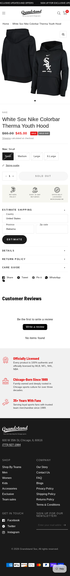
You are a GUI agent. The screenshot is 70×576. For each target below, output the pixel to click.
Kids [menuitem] (5, 483)
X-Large (51, 156)
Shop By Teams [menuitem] (11, 467)
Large (37, 156)
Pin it (37, 277)
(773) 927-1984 (11, 444)
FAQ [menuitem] (39, 477)
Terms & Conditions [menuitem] (48, 504)
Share (7, 277)
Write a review (35, 326)
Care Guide (11, 267)
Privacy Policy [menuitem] (45, 488)
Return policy (14, 259)
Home (6, 24)
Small (8, 156)
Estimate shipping (17, 210)
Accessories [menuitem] (9, 488)
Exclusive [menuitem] (8, 494)
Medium (22, 156)
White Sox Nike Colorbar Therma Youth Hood (31, 122)
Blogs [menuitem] (39, 483)
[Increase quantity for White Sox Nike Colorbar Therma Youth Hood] (13, 176)
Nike (5, 112)
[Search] (59, 13)
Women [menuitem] (7, 477)
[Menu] (4, 13)
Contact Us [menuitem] (43, 472)
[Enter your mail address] (64, 525)
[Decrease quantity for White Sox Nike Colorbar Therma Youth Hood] (6, 176)
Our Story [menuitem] (42, 467)
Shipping (6, 138)
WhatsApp (52, 277)
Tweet (22, 277)
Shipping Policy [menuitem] (45, 494)
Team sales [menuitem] (9, 499)
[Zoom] (63, 34)
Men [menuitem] (4, 472)
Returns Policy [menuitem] (45, 499)
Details (8, 251)
